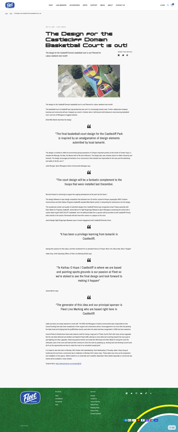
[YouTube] (142, 393)
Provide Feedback (96, 413)
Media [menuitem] (102, 5)
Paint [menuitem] (51, 5)
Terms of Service (95, 402)
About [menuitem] (110, 5)
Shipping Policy (95, 408)
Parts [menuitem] (85, 5)
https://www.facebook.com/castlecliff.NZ (68, 363)
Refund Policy (94, 405)
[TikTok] (147, 393)
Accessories (58, 402)
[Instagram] (138, 393)
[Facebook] (128, 393)
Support (93, 396)
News (11, 13)
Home (6, 13)
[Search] (168, 5)
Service (93, 391)
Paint (56, 396)
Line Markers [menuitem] (61, 5)
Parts (56, 405)
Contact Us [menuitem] (120, 5)
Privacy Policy (94, 410)
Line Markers (59, 399)
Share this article (125, 52)
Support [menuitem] (93, 5)
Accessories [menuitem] (75, 5)
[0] (171, 5)
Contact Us (94, 399)
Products (58, 391)
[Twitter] (133, 393)
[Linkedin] (152, 393)
